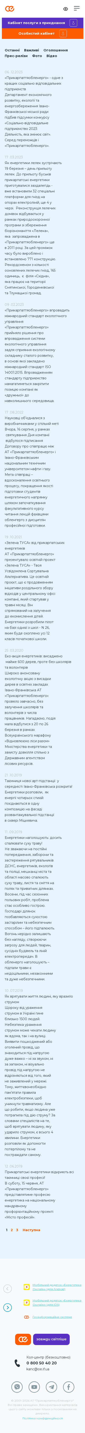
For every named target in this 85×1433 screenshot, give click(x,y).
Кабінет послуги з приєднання (36, 23)
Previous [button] (7, 1288)
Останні (12, 50)
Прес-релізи (16, 56)
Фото (37, 56)
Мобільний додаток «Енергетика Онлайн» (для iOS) (57, 1302)
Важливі (31, 50)
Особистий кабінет (36, 33)
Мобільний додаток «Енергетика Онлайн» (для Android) (57, 1287)
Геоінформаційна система (52, 1317)
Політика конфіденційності (42, 1418)
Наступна (31, 1230)
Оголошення (55, 50)
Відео (52, 56)
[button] (76, 8)
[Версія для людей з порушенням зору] (65, 9)
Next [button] (7, 1307)
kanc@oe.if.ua (37, 1369)
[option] (54, 1305)
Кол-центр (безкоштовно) (48, 1357)
